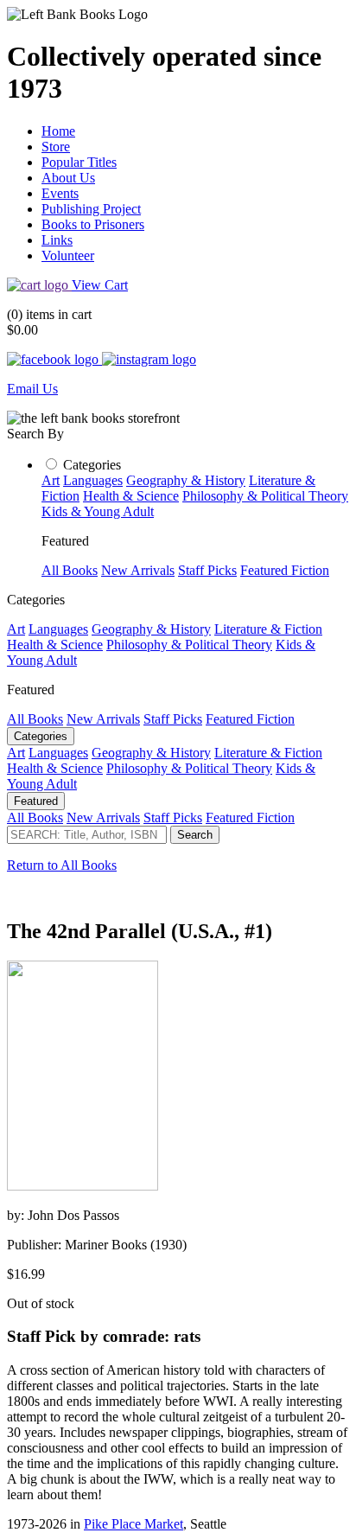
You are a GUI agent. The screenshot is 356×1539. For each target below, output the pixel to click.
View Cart (100, 285)
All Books (69, 570)
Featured (36, 801)
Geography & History (185, 480)
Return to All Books (62, 865)
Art (50, 480)
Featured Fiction (284, 570)
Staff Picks (207, 570)
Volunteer (67, 255)
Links (57, 240)
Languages (93, 480)
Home (58, 131)
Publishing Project (91, 208)
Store (55, 146)
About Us (68, 177)
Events (60, 193)
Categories (92, 464)
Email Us (32, 388)
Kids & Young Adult (97, 511)
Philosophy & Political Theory (265, 496)
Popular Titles (79, 162)
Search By (35, 433)
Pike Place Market (133, 1524)
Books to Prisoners (92, 224)
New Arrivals (138, 570)
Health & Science (131, 496)
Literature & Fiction (268, 629)
